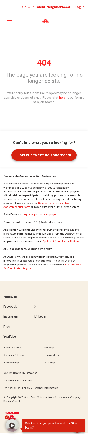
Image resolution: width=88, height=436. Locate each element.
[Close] (7, 417)
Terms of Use (52, 355)
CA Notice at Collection (18, 380)
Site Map (49, 362)
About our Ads (12, 347)
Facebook (10, 306)
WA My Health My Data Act (20, 373)
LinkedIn (40, 316)
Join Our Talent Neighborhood (44, 7)
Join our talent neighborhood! (44, 155)
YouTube (9, 336)
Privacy (49, 347)
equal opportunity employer (40, 214)
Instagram (10, 316)
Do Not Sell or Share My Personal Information (31, 388)
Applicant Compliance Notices (61, 241)
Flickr (7, 326)
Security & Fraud (14, 355)
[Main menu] (10, 20)
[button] (12, 425)
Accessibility (11, 362)
